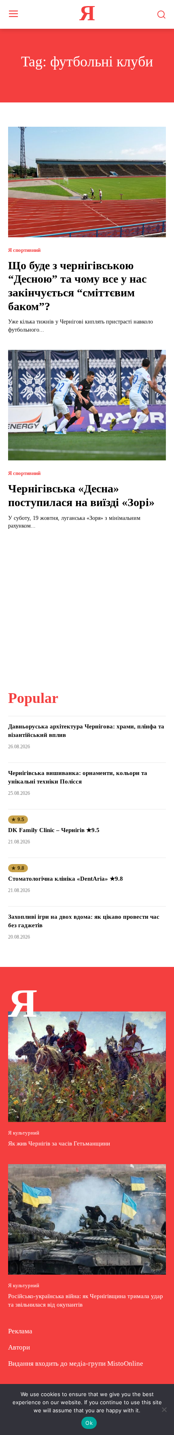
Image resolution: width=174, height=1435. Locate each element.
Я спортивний (24, 250)
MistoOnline (125, 1363)
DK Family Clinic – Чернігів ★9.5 (54, 830)
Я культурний (23, 1132)
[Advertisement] (87, 605)
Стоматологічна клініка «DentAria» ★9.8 (65, 878)
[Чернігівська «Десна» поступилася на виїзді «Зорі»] (87, 405)
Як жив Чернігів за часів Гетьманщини (59, 1143)
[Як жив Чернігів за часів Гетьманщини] (87, 1066)
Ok (89, 1423)
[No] (164, 1409)
